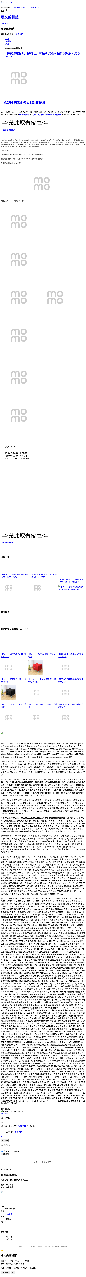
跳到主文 (4, 23)
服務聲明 (64, 1246)
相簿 (7, 39)
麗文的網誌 (10, 17)
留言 (24, 1126)
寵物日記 (18, 1132)
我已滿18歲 (5, 1272)
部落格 (8, 41)
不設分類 (19, 34)
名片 (7, 44)
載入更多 (5, 1140)
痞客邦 (19, 1126)
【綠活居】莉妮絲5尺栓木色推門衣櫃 (23, 102)
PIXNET (26, 1246)
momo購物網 (24, 115)
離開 (12, 1272)
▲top (3, 1136)
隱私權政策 (55, 1246)
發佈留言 (5, 1154)
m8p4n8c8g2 (5, 1113)
